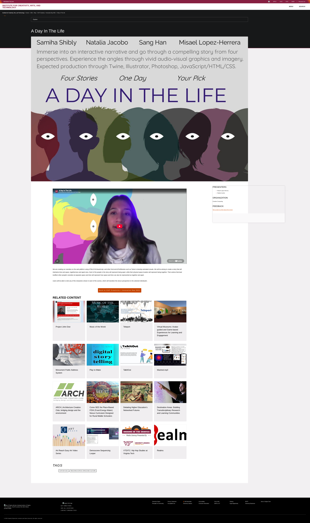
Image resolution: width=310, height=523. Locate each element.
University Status (156, 501)
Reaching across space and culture (83, 470)
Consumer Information (204, 503)
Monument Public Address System (67, 371)
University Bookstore (250, 503)
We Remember (188, 501)
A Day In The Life (61, 12)
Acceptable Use (171, 503)
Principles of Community (158, 503)
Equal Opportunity (234, 503)
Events (28, 12)
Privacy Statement (172, 501)
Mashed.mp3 (162, 370)
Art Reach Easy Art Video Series (67, 451)
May (35, 12)
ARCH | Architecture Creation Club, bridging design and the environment (68, 410)
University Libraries (187, 503)
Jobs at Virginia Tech (266, 501)
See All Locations (67, 508)
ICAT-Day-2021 (63, 470)
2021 (32, 12)
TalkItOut (127, 370)
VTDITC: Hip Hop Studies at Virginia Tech (135, 451)
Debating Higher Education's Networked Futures (135, 408)
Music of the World (98, 327)
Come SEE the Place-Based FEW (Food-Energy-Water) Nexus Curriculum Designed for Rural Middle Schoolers (102, 411)
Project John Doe (63, 327)
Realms (160, 450)
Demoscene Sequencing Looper (100, 451)
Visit (281, 1)
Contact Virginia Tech (69, 510)
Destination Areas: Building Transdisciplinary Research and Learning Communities (168, 410)
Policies (231, 501)
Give (287, 1)
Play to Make (95, 370)
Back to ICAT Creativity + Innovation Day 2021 (119, 290)
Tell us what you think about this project (223, 209)
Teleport (126, 327)
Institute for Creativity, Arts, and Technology (13, 12)
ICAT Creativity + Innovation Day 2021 (46, 12)
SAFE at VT (217, 503)
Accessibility (202, 501)
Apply (274, 1)
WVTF (246, 501)
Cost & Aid (216, 501)
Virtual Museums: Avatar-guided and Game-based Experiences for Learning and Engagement (169, 331)
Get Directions (66, 505)
